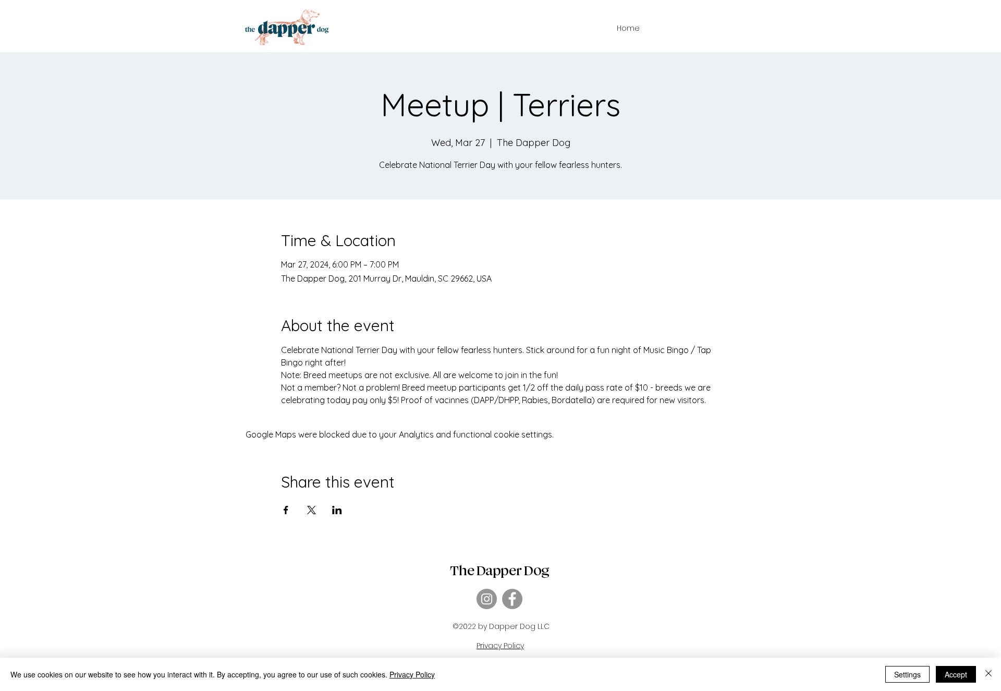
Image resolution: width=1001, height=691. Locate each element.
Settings (907, 674)
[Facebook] (512, 599)
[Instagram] (487, 599)
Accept (956, 674)
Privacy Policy (412, 674)
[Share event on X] (311, 510)
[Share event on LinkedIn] (337, 510)
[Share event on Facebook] (286, 510)
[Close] (988, 674)
